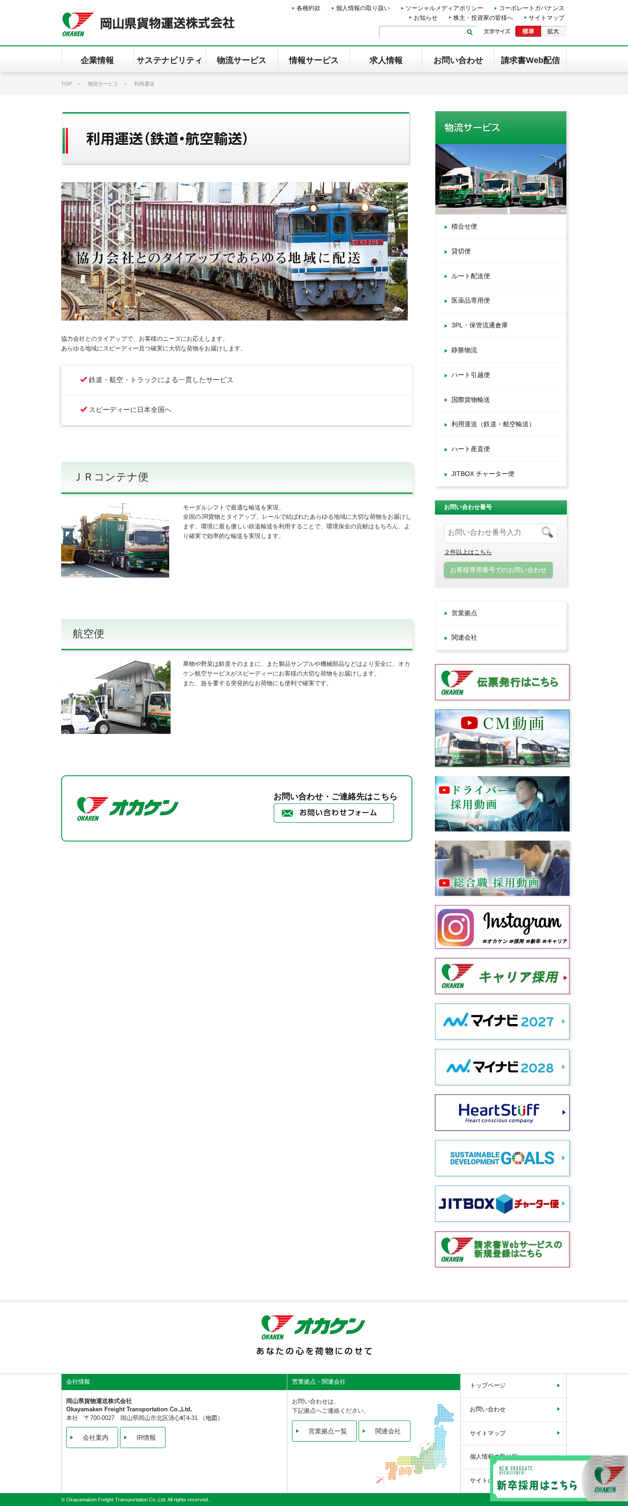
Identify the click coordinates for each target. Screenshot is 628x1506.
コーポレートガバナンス (532, 8)
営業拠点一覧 (327, 1431)
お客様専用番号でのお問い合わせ (498, 569)
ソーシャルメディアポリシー (444, 8)
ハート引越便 (470, 374)
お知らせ (426, 17)
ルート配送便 (470, 276)
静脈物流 (464, 350)
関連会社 (464, 637)
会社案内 (95, 1437)
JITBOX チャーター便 (482, 473)
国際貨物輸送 (470, 399)
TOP (66, 83)
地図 (211, 1417)
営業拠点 (464, 613)
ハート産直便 (470, 448)
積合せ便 (464, 226)
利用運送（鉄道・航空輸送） (493, 424)
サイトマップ (547, 17)
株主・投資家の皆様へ (483, 17)
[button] (97, 59)
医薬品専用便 (470, 300)
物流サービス (103, 83)
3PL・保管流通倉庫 (479, 325)
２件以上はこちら (468, 552)
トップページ (488, 1385)
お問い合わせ (488, 1409)
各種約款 (308, 8)
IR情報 (146, 1437)
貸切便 (461, 251)
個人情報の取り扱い (363, 8)
